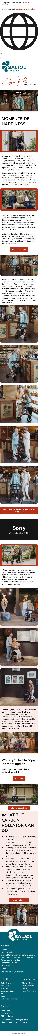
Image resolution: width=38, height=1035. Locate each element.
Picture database (8, 952)
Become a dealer (8, 991)
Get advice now (19, 249)
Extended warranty (9, 999)
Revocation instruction (10, 960)
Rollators (25, 988)
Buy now (19, 778)
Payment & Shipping (9, 963)
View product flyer (19, 808)
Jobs (3, 996)
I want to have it (19, 900)
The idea (4, 988)
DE (1, 54)
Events (4, 949)
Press (3, 993)
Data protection (7, 965)
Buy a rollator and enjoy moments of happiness (19, 510)
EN (1, 58)
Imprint (4, 968)
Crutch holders (28, 985)
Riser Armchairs (29, 991)
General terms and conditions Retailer (17, 957)
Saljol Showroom (8, 983)
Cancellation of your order (12, 971)
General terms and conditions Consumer (18, 955)
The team (5, 985)
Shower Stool (27, 983)
